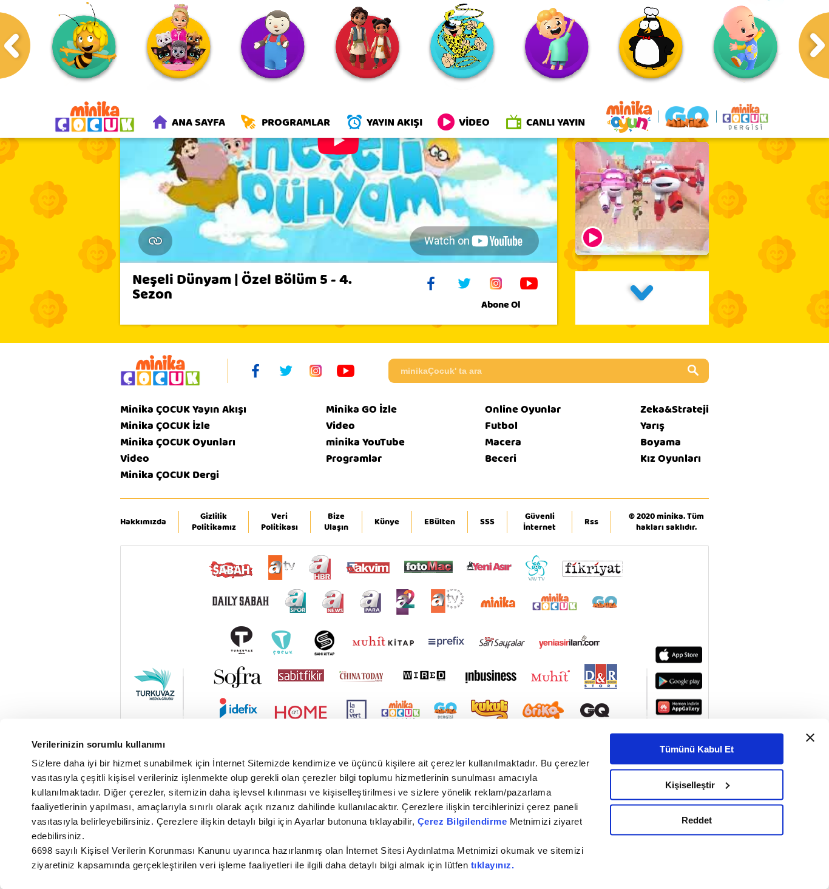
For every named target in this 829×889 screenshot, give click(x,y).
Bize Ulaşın (336, 522)
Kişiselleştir (690, 784)
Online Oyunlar (523, 409)
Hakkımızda (143, 521)
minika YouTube (365, 442)
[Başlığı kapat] (810, 738)
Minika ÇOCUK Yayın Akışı (183, 409)
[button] (642, 298)
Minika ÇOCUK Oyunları (177, 442)
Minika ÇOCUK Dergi (169, 475)
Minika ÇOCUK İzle (165, 425)
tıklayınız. (493, 865)
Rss (591, 521)
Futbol (501, 425)
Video (134, 458)
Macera (503, 442)
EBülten (439, 521)
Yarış (652, 425)
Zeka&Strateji (674, 409)
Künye (386, 521)
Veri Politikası (279, 522)
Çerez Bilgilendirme (464, 821)
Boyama (660, 442)
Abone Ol (500, 304)
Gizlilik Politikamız (214, 522)
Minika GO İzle (361, 409)
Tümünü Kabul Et (697, 749)
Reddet (697, 820)
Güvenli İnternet (539, 522)
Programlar (354, 458)
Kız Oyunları (670, 458)
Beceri (500, 458)
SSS (487, 521)
